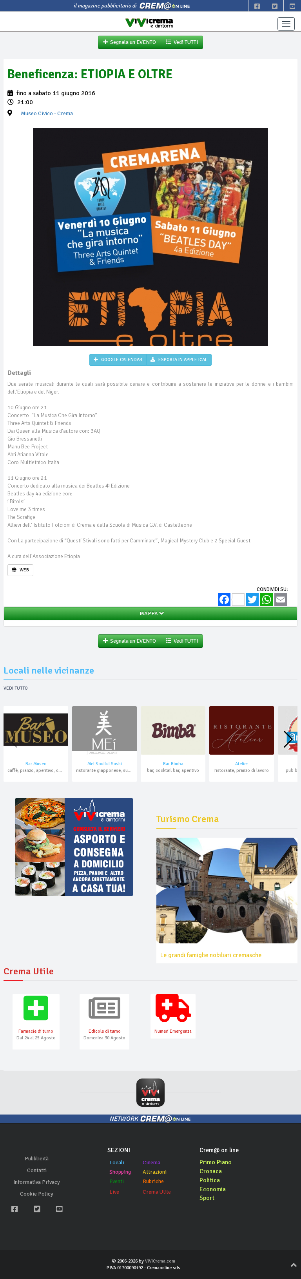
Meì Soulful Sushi (104, 764)
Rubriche (153, 1181)
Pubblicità (37, 1158)
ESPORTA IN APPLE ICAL (182, 360)
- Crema (47, 113)
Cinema (151, 1162)
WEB (23, 570)
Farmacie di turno (35, 1031)
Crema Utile (157, 1192)
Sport (206, 1198)
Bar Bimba (173, 764)
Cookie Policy (36, 1193)
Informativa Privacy (36, 1182)
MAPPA (148, 613)
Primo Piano (215, 1162)
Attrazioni (155, 1172)
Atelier (241, 764)
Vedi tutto (16, 688)
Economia (212, 1189)
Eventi (116, 1181)
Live (114, 1192)
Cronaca (210, 1171)
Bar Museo (36, 764)
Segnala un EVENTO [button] (132, 42)
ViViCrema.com (160, 1261)
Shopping (120, 1172)
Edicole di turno (105, 1031)
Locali (116, 1162)
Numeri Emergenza (173, 1031)
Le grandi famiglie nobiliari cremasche (210, 955)
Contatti (37, 1170)
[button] (288, 739)
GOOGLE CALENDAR (121, 360)
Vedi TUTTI (184, 42)
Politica (209, 1180)
